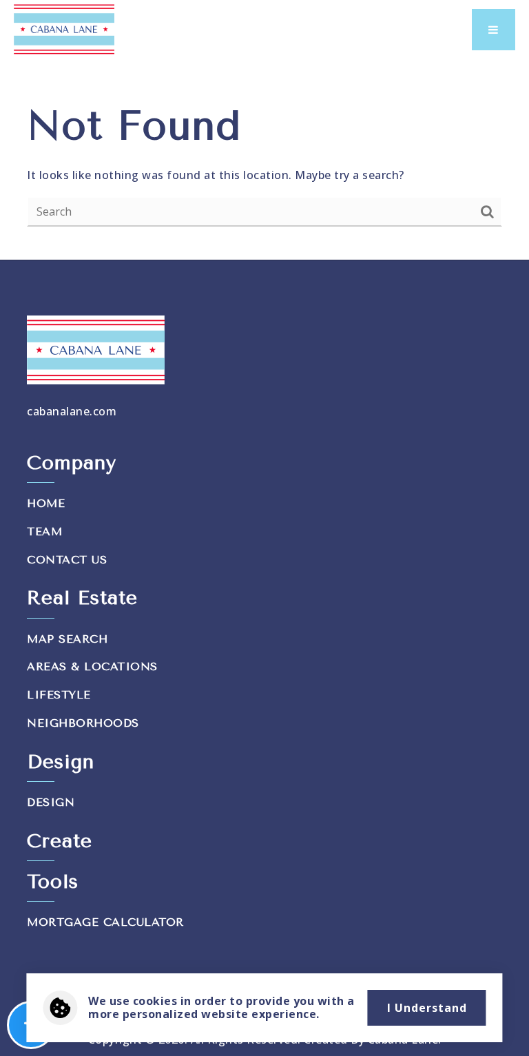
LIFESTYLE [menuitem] (59, 694)
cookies (155, 1000)
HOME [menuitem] (46, 503)
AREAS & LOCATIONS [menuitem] (92, 666)
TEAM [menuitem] (44, 531)
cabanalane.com (71, 411)
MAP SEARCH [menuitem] (67, 638)
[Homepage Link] (64, 28)
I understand (427, 1007)
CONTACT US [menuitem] (67, 559)
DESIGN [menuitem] (50, 802)
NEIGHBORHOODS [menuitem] (83, 722)
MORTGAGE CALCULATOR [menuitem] (105, 922)
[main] (264, 162)
